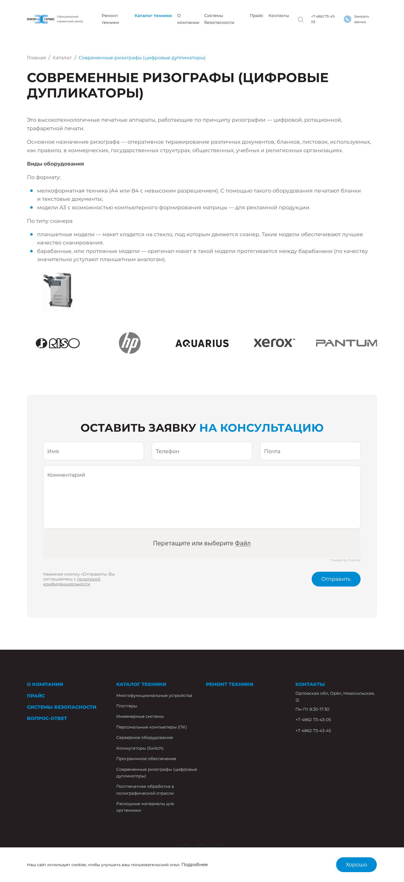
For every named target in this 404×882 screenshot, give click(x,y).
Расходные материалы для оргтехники (145, 807)
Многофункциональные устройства (154, 695)
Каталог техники (153, 15)
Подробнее (194, 864)
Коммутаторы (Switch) (140, 748)
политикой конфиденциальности (71, 582)
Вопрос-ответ (47, 718)
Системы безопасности (219, 19)
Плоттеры (126, 706)
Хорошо (356, 864)
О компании (188, 19)
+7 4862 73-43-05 (323, 19)
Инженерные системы (140, 716)
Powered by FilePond (346, 560)
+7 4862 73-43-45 (313, 730)
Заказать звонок (361, 19)
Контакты (279, 15)
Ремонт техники (110, 19)
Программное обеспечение (146, 758)
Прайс (256, 15)
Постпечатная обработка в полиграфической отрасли (145, 790)
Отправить (336, 579)
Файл (243, 543)
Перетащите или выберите (202, 543)
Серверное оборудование (144, 737)
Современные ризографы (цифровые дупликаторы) (156, 772)
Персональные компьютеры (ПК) (151, 727)
